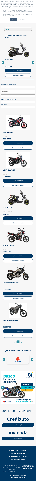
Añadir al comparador (18, 75)
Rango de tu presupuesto (8, 84)
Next (32, 359)
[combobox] (18, 102)
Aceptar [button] (14, 19)
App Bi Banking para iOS (18, 459)
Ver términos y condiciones (18, 475)
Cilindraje (4, 104)
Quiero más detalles (18, 70)
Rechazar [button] (22, 19)
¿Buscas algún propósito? (8, 99)
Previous (4, 359)
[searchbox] (18, 102)
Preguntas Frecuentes (18, 477)
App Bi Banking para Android (18, 456)
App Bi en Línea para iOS (18, 453)
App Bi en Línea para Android (18, 450)
